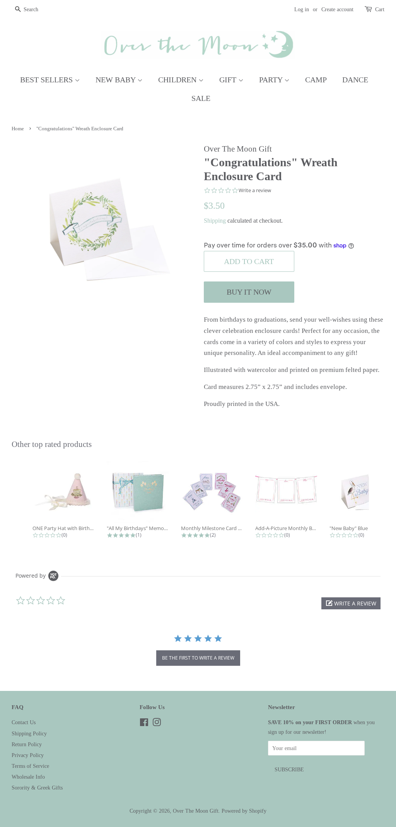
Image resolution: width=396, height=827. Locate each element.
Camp (316, 79)
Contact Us (24, 722)
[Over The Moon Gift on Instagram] (156, 724)
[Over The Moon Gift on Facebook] (144, 724)
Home (18, 128)
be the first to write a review (198, 658)
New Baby (116, 79)
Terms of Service (30, 766)
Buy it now (249, 292)
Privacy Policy (28, 755)
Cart (379, 9)
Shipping (215, 220)
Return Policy (27, 744)
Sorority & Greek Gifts (37, 787)
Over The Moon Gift (195, 811)
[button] (351, 603)
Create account (337, 9)
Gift (228, 79)
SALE (200, 98)
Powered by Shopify (244, 811)
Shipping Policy (29, 733)
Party (271, 79)
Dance (355, 79)
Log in (301, 9)
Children (178, 79)
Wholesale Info (28, 777)
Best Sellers (47, 79)
